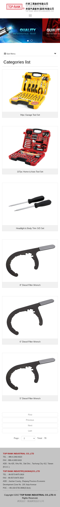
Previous (30, 420)
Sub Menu (10, 54)
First (30, 414)
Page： (17, 438)
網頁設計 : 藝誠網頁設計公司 (30, 501)
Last (30, 431)
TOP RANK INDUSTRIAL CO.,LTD (30, 7)
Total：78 (41, 438)
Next (30, 425)
